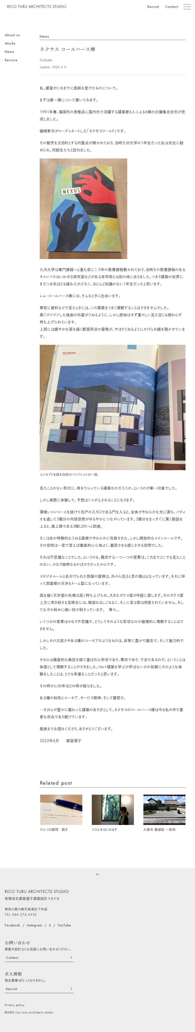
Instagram (34, 925)
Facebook (12, 925)
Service (11, 60)
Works (10, 43)
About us (12, 35)
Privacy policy (14, 1005)
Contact (171, 6)
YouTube (64, 925)
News (9, 51)
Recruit (153, 6)
